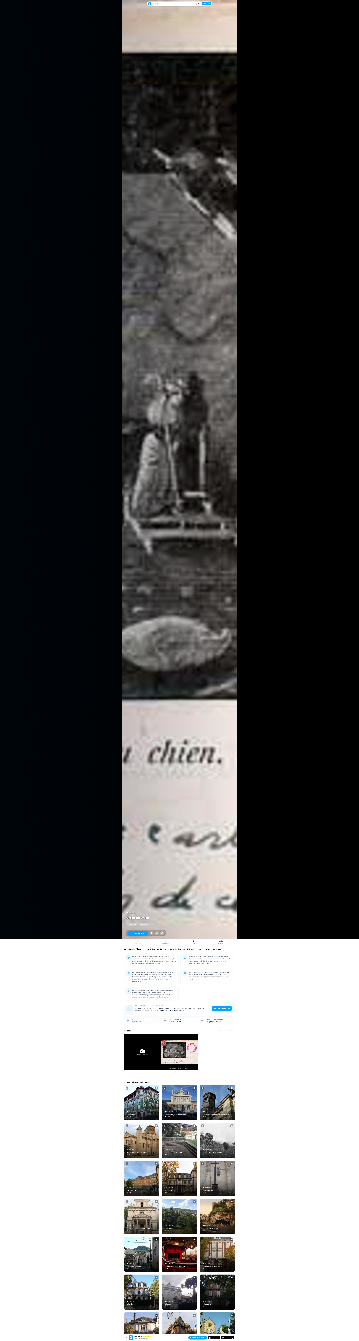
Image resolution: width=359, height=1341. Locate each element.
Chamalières (136, 1022)
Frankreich (131, 913)
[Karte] (157, 933)
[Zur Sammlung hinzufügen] (151, 933)
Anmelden (206, 4)
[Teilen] (162, 933)
